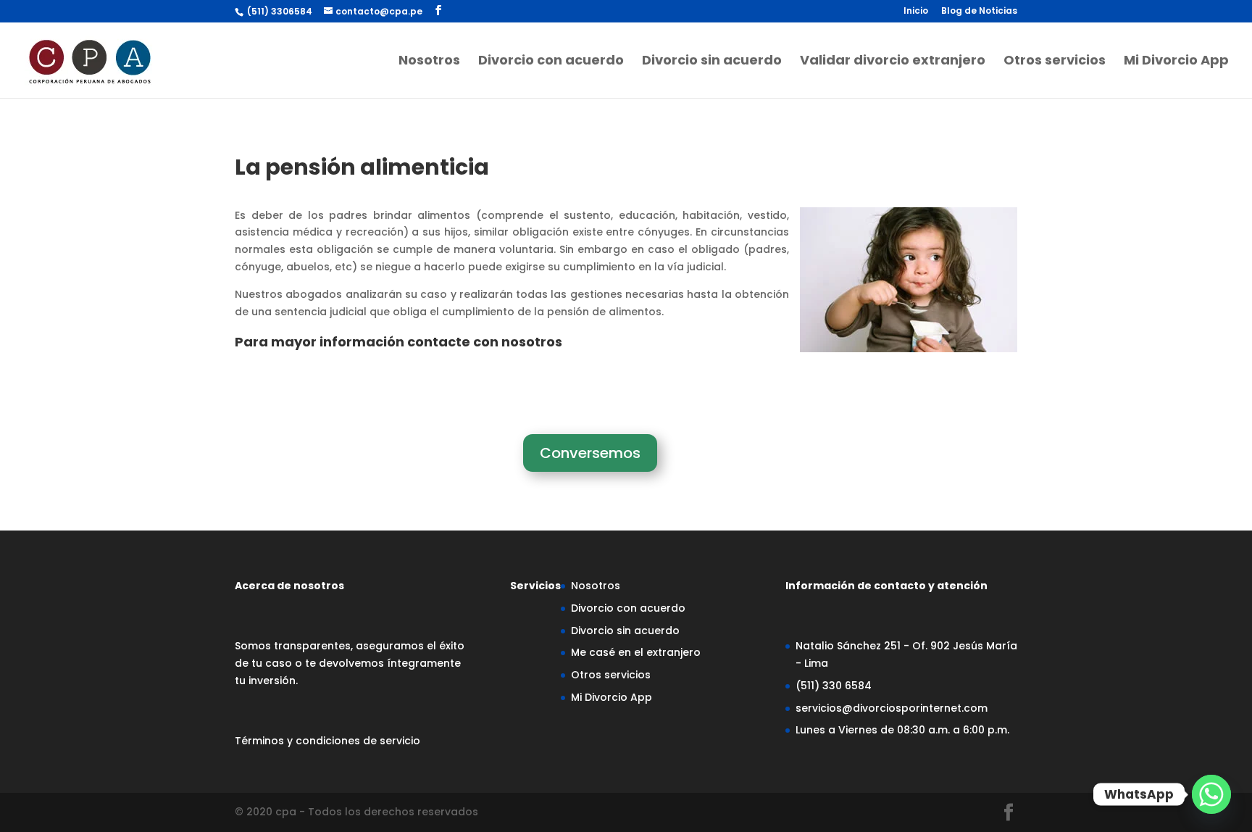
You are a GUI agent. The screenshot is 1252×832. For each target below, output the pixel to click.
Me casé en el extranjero (636, 652)
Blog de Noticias (979, 12)
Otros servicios (1054, 62)
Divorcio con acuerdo (551, 62)
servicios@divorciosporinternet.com (892, 708)
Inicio (915, 12)
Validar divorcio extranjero (892, 62)
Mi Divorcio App (1176, 62)
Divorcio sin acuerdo (712, 62)
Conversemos (590, 453)
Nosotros (429, 62)
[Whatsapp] (1211, 794)
